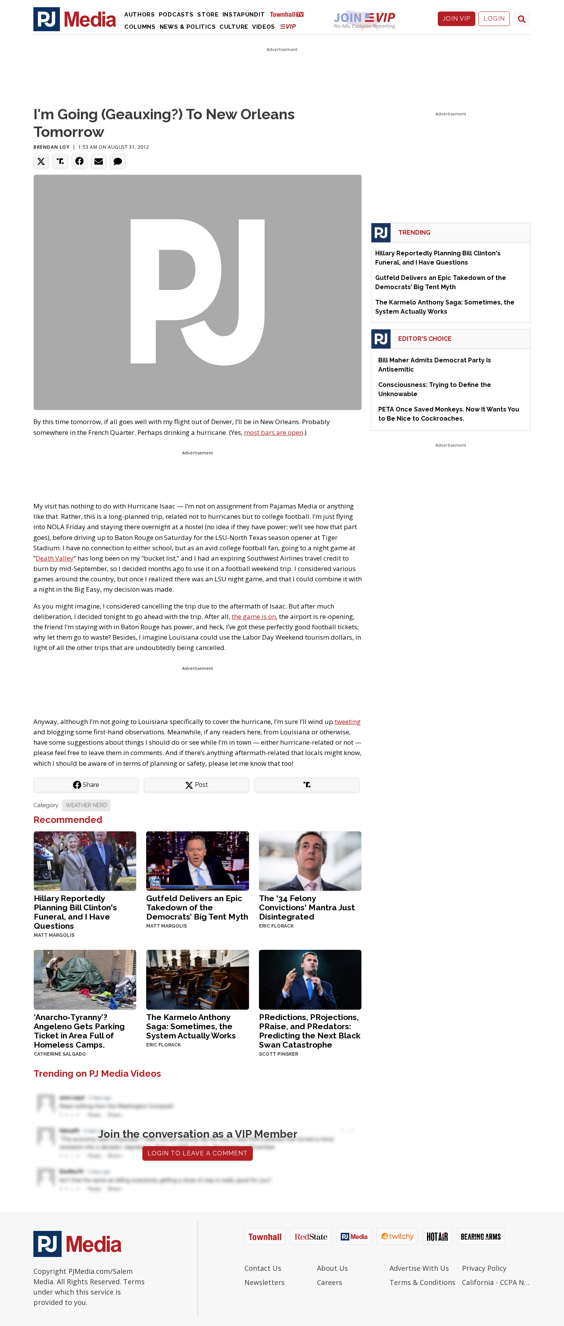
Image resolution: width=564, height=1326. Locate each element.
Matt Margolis (54, 935)
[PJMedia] (74, 19)
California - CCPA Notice (496, 1282)
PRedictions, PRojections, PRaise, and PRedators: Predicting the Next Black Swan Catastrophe (310, 1031)
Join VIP (456, 18)
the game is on (254, 616)
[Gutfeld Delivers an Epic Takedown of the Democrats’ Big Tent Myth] (197, 860)
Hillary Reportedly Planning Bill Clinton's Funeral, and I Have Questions (75, 912)
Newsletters (264, 1282)
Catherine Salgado (60, 1054)
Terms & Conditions (422, 1282)
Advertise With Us (419, 1268)
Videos (263, 26)
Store (208, 14)
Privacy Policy (484, 1268)
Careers (329, 1282)
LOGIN (494, 18)
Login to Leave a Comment (197, 1153)
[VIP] (288, 26)
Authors (139, 14)
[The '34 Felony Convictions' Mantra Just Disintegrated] (310, 860)
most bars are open (273, 432)
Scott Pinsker (278, 1054)
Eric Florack (276, 926)
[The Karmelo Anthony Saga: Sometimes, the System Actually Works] (197, 979)
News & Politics (188, 26)
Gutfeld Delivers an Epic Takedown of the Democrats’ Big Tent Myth (197, 907)
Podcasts (176, 14)
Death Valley (55, 558)
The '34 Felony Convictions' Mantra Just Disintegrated (307, 907)
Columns (140, 26)
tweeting (348, 721)
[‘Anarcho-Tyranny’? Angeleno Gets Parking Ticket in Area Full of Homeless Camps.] (85, 979)
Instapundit (244, 14)
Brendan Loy (51, 147)
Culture (233, 26)
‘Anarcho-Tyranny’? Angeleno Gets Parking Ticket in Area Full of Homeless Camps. (79, 1031)
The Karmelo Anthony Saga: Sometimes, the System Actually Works (191, 1026)
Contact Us (262, 1268)
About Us (332, 1268)
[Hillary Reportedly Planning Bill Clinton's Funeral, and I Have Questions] (85, 860)
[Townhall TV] (289, 14)
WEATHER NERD (86, 805)
